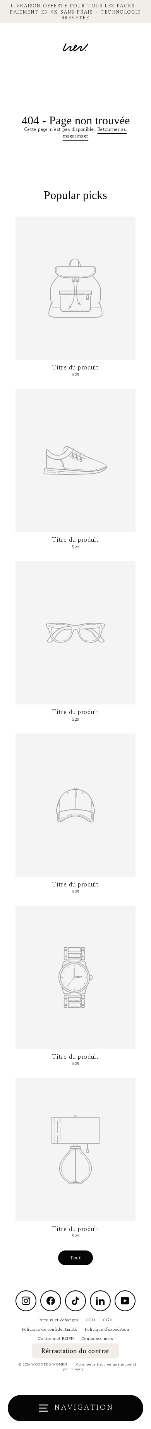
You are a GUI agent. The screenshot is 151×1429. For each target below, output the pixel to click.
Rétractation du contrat (75, 1351)
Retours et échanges (58, 1320)
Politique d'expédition (107, 1329)
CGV (108, 1320)
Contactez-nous (97, 1338)
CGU (91, 1320)
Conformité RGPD (56, 1338)
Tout (75, 1257)
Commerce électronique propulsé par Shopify (99, 1367)
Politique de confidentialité (49, 1329)
